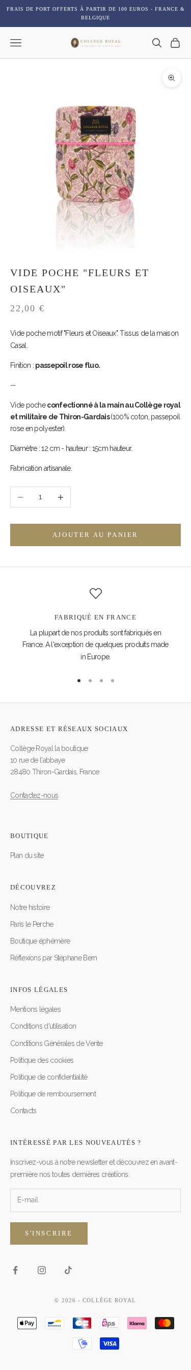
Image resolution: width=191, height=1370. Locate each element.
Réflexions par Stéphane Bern (53, 958)
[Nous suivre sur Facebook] (15, 1270)
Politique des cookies (41, 1060)
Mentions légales (35, 1009)
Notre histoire (29, 907)
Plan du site (27, 855)
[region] (95, 625)
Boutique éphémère (40, 941)
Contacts (23, 1111)
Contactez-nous (34, 795)
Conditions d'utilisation (43, 1026)
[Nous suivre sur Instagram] (42, 1270)
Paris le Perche (31, 924)
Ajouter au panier (95, 535)
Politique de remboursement (53, 1094)
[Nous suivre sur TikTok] (68, 1270)
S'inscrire (49, 1233)
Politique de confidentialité (48, 1077)
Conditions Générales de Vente (56, 1043)
